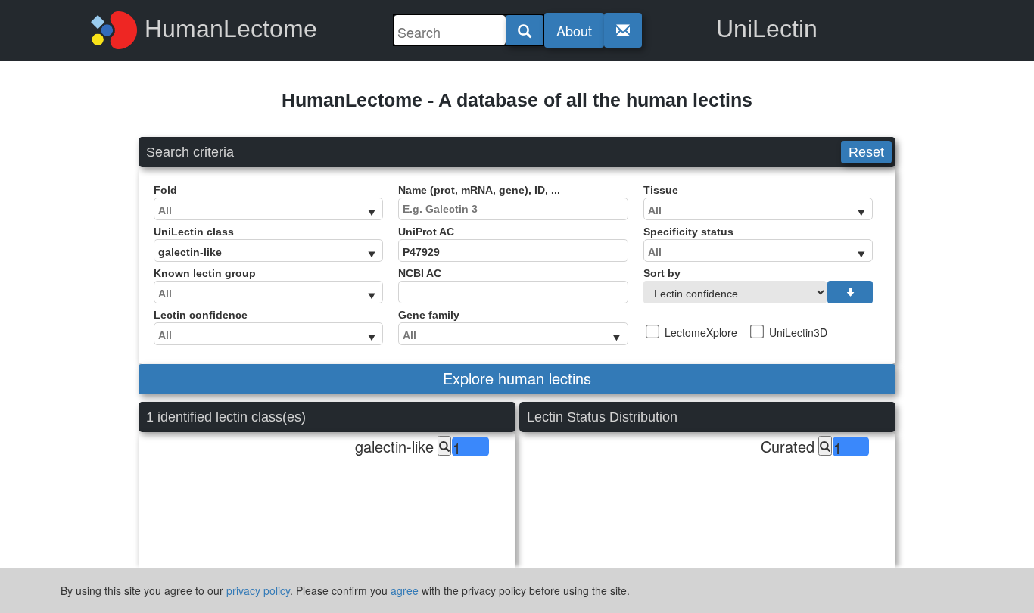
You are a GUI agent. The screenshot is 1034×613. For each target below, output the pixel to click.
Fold (165, 190)
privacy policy (258, 590)
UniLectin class (194, 232)
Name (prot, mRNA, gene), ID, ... (479, 190)
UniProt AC (426, 232)
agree (405, 590)
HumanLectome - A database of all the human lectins (517, 99)
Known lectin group (205, 273)
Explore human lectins (517, 378)
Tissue (660, 190)
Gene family (428, 315)
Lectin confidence (201, 315)
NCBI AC (419, 273)
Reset (866, 152)
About (574, 30)
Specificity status (688, 232)
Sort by (662, 273)
